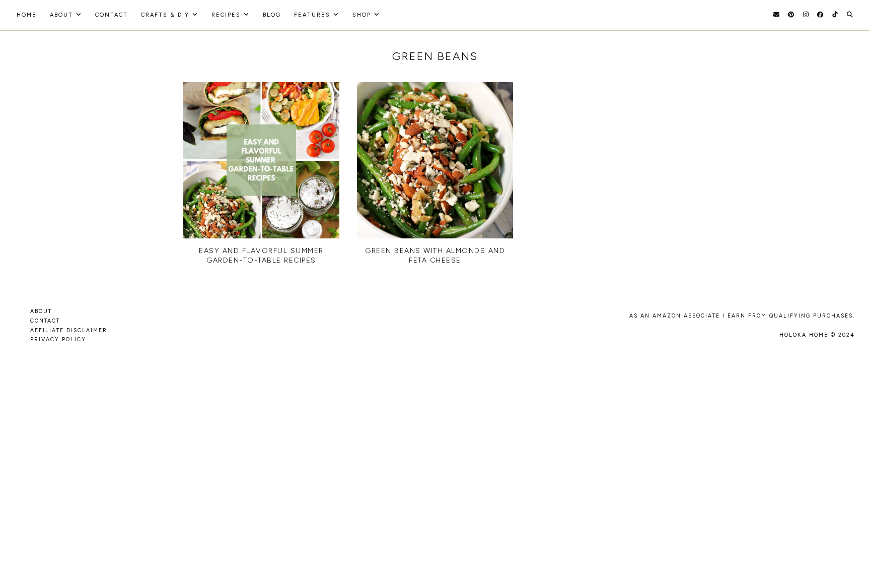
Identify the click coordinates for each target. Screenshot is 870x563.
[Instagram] (806, 14)
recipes (226, 15)
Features (312, 15)
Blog (272, 15)
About (61, 15)
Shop (361, 15)
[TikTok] (835, 14)
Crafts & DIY (165, 15)
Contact (111, 15)
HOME (27, 15)
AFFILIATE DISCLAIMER (68, 330)
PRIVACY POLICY (58, 339)
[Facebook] (820, 14)
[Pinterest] (791, 14)
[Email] (776, 14)
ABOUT (41, 311)
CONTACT (45, 321)
